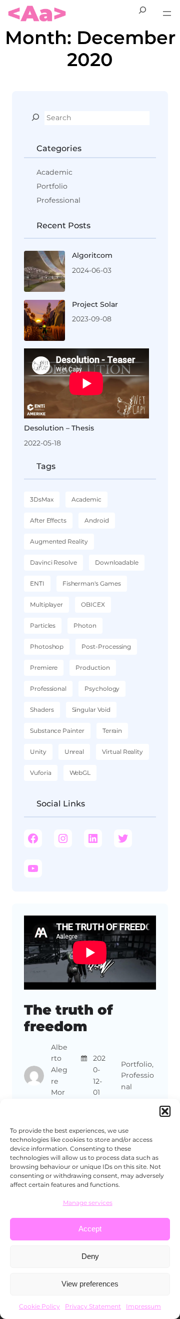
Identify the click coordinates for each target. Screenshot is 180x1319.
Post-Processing (106, 646)
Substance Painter (57, 730)
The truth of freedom (68, 1018)
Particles (43, 625)
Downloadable (116, 562)
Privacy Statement (93, 1306)
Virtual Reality (122, 751)
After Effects (48, 520)
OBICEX (93, 604)
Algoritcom (92, 255)
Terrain (112, 730)
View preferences (90, 1283)
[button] (165, 1111)
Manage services (87, 1202)
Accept (90, 1228)
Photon (85, 625)
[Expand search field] (142, 14)
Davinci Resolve (53, 562)
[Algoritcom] (44, 273)
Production (93, 667)
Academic (54, 172)
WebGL (80, 772)
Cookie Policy (39, 1306)
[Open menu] (167, 14)
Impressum (143, 1306)
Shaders (42, 709)
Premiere (44, 667)
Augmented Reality (59, 541)
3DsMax (42, 499)
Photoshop (47, 646)
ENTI (37, 583)
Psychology (102, 688)
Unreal (74, 751)
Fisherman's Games (91, 583)
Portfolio (52, 186)
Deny (90, 1256)
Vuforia (41, 772)
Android (96, 520)
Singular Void (91, 709)
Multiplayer (46, 604)
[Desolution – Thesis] (86, 383)
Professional (58, 200)
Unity (38, 751)
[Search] (36, 117)
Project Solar (95, 304)
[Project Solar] (44, 322)
